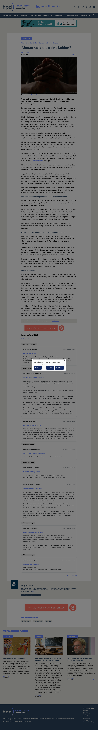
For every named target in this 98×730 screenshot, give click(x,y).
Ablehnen (50, 367)
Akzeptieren (59, 367)
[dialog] (49, 365)
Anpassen (37, 367)
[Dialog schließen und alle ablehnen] (64, 360)
